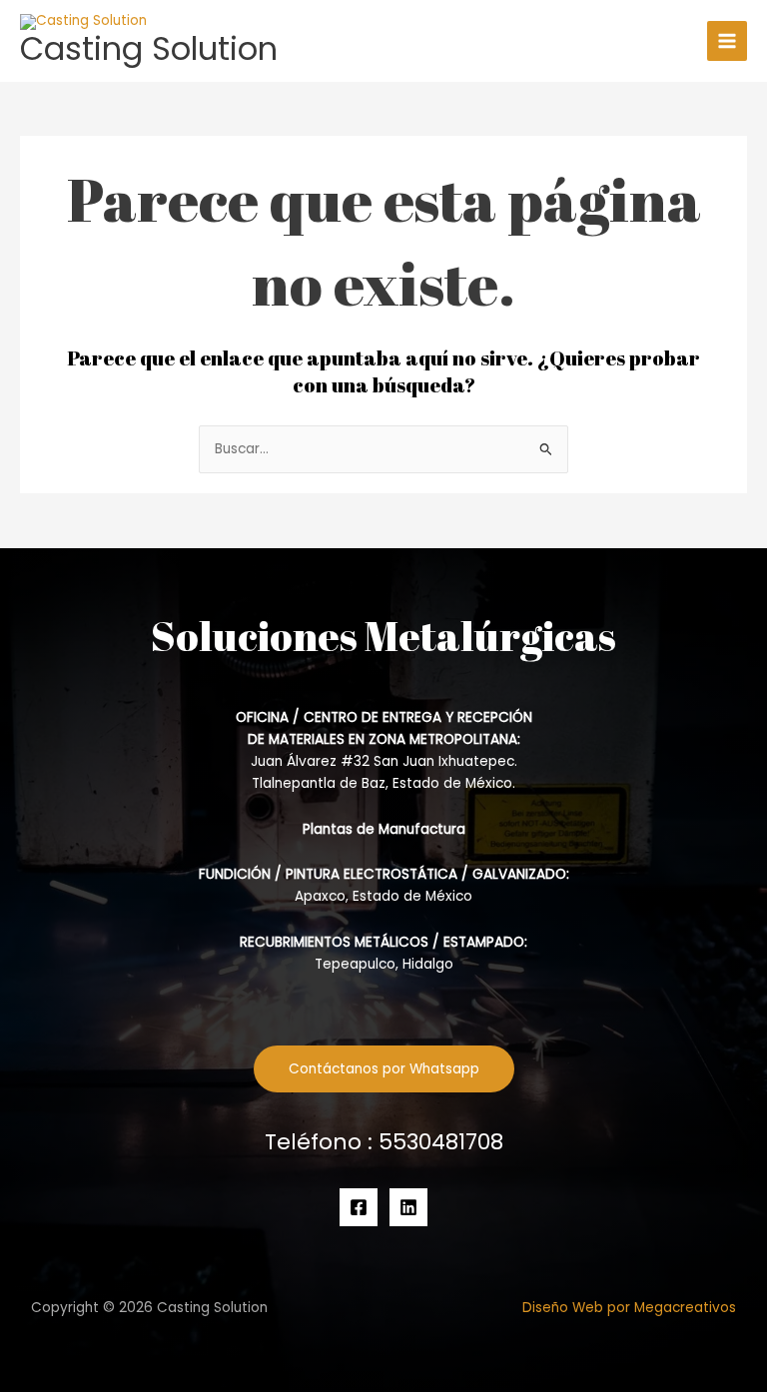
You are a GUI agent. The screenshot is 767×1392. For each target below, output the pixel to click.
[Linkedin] (408, 1207)
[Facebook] (359, 1207)
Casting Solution (149, 48)
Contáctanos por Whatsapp (384, 1068)
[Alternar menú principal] (727, 41)
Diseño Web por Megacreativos (629, 1307)
